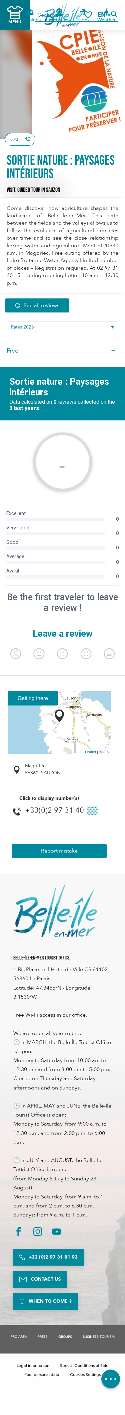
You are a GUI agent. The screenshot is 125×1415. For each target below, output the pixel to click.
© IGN (104, 751)
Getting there (33, 698)
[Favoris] (88, 15)
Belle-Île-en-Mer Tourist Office (41, 958)
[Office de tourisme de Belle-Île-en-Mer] (55, 910)
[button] (103, 14)
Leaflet (90, 751)
